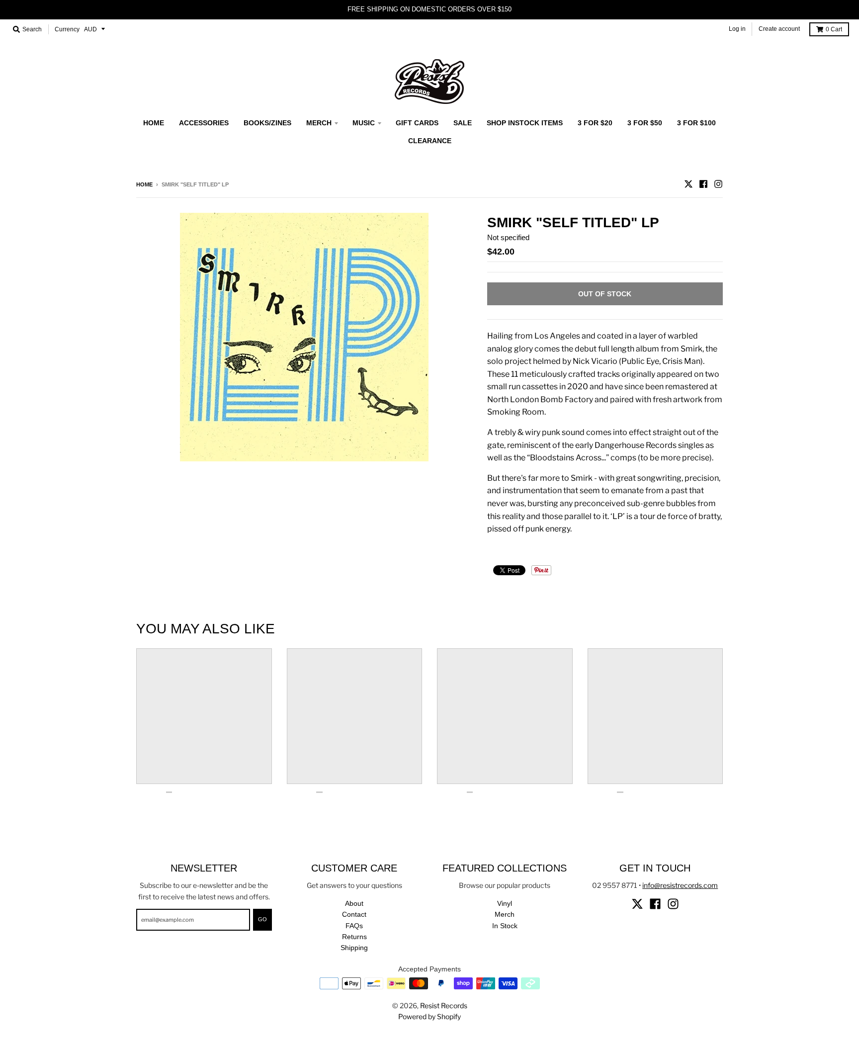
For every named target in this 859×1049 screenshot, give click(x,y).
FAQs (354, 926)
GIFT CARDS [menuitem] (417, 123)
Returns (354, 937)
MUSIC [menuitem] (363, 123)
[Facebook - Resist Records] (703, 183)
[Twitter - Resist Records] (688, 183)
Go (262, 919)
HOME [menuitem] (153, 123)
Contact (354, 914)
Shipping (354, 948)
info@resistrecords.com (680, 885)
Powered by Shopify (429, 1016)
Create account (779, 28)
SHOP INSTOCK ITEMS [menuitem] (525, 123)
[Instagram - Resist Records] (718, 183)
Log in (737, 28)
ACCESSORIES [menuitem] (204, 123)
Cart (834, 29)
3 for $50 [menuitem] (644, 123)
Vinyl (504, 903)
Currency (67, 29)
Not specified (508, 237)
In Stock (504, 926)
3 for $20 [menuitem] (595, 123)
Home (144, 184)
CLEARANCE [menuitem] (429, 141)
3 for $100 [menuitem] (696, 123)
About (354, 903)
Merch (505, 914)
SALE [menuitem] (462, 123)
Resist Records (443, 1005)
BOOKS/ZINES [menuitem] (267, 123)
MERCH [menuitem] (319, 123)
